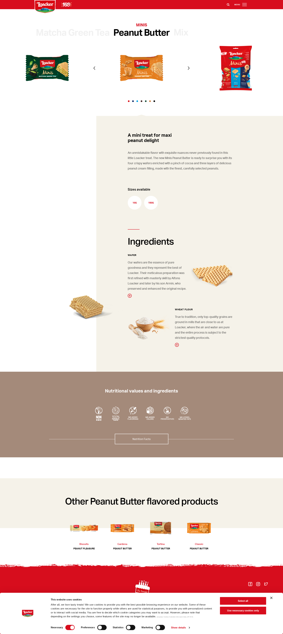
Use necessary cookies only (243, 610)
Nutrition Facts (141, 439)
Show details (178, 627)
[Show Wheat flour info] (177, 344)
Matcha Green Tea (72, 32)
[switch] (102, 627)
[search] (228, 4)
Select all (243, 600)
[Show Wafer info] (130, 295)
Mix (181, 32)
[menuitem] (250, 585)
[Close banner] (271, 598)
